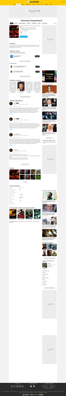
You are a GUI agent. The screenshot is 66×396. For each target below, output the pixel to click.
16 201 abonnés (16, 135)
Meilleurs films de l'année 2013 (23, 221)
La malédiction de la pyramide (14, 219)
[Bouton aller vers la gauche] (54, 23)
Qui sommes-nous (7, 391)
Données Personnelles (37, 391)
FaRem (15, 118)
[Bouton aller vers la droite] (55, 23)
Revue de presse (43, 391)
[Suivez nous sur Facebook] (12, 386)
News (14, 4)
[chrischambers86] (11, 134)
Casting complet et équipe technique (25, 96)
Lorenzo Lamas (21, 91)
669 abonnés (15, 104)
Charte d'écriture (48, 391)
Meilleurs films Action (31, 221)
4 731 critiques (20, 104)
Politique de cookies (24, 391)
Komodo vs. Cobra (29, 219)
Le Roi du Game (44, 281)
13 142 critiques (21, 135)
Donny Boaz (37, 91)
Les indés (46, 4)
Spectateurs (21, 31)
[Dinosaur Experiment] (14, 31)
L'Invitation (49, 263)
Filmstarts (43, 385)
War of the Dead (21, 219)
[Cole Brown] (29, 86)
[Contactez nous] (22, 386)
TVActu (33, 4)
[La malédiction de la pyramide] (12, 214)
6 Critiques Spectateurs (25, 164)
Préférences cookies (30, 391)
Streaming (28, 4)
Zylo (19, 188)
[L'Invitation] (44, 266)
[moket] (11, 103)
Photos (12, 168)
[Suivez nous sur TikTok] (20, 386)
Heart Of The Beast (45, 274)
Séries (23, 4)
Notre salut (43, 272)
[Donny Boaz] (37, 86)
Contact (3, 391)
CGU (18, 391)
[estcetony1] (11, 150)
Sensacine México (48, 388)
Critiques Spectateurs (16, 100)
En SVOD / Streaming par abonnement (17, 52)
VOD (42, 4)
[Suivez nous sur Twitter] (14, 386)
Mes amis (26, 31)
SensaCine (51, 385)
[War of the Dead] (21, 214)
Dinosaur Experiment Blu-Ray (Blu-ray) (20, 66)
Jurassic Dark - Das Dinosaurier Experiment (49, 142)
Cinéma (18, 4)
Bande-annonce (49, 266)
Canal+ (51, 4)
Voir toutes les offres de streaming (25, 61)
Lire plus (11, 129)
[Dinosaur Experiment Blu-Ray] (11, 66)
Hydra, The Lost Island (37, 219)
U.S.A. (22, 187)
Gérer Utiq (59, 391)
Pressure (43, 276)
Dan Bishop (22, 27)
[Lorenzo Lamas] (21, 86)
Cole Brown (29, 91)
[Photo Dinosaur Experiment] (14, 174)
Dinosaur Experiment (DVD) (18, 71)
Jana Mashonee (13, 91)
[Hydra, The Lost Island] (37, 214)
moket (15, 103)
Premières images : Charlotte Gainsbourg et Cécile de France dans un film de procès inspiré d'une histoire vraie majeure (49, 121)
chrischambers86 (17, 134)
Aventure (34, 25)
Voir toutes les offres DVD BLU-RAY (25, 76)
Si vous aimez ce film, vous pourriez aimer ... (23, 208)
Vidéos (38, 4)
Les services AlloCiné (54, 391)
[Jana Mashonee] (12, 86)
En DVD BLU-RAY (13, 63)
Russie (20, 187)
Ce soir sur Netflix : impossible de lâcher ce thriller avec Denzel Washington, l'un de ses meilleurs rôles (48, 202)
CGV (20, 391)
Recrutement (12, 391)
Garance (43, 279)
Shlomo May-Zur (33, 27)
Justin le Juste (44, 284)
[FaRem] (11, 119)
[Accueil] (33, 2)
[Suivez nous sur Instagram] (17, 386)
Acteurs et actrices (15, 80)
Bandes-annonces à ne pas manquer (49, 258)
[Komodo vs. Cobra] (29, 214)
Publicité (15, 391)
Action (32, 25)
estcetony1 (16, 149)
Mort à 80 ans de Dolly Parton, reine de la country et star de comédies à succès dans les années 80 (49, 134)
